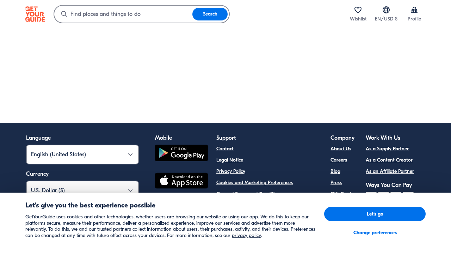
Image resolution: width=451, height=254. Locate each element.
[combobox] (123, 14)
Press (336, 183)
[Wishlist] (358, 10)
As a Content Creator (389, 160)
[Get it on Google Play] (181, 154)
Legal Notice (229, 160)
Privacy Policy (230, 171)
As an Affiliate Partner (390, 171)
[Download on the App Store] (181, 182)
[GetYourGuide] (35, 14)
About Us (340, 149)
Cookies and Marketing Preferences (254, 183)
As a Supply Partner (387, 149)
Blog (335, 171)
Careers (338, 160)
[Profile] (414, 10)
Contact (225, 149)
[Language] (386, 10)
